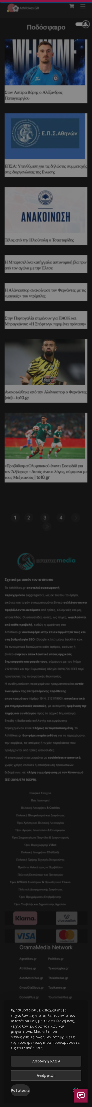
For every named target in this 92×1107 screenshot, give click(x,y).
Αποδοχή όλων (46, 1061)
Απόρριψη (46, 1075)
